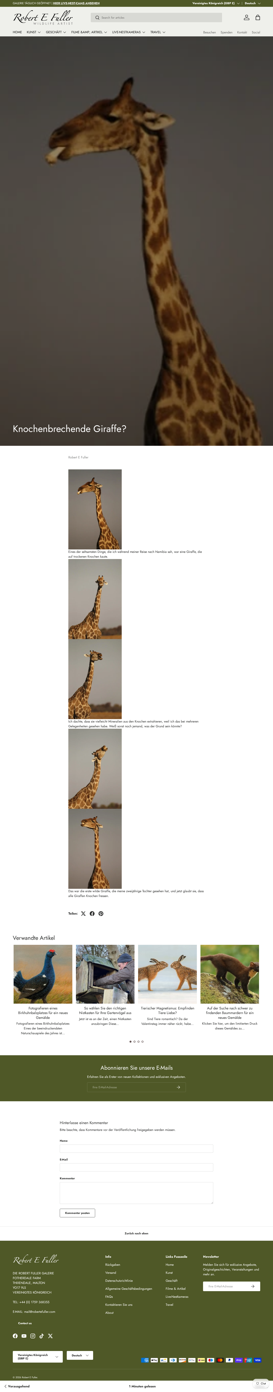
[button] (130, 1041)
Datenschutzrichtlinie (119, 1280)
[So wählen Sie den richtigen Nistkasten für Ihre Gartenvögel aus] (105, 974)
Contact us (25, 1323)
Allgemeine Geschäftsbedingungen (128, 1288)
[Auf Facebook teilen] (92, 913)
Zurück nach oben (136, 1233)
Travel (155, 32)
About (109, 1312)
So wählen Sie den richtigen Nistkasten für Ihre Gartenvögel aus (105, 1010)
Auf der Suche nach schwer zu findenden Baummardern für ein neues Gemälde (230, 1013)
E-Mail (64, 1159)
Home (17, 32)
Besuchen (209, 32)
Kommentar (67, 1178)
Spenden (226, 32)
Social (256, 32)
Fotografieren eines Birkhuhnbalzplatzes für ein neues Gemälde (43, 1013)
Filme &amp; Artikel (87, 32)
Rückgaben (112, 1264)
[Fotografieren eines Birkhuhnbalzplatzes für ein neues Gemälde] (43, 974)
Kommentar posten (77, 1213)
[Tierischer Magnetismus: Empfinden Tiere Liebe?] (167, 974)
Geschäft (54, 32)
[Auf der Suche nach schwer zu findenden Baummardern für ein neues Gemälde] (229, 974)
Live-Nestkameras (126, 32)
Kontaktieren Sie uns (118, 1304)
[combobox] (156, 17)
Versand (110, 1272)
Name (64, 1141)
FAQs (109, 1296)
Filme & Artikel (176, 1288)
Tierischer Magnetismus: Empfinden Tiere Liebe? (167, 1010)
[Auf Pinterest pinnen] (101, 913)
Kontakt (242, 32)
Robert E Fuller (29, 1377)
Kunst (31, 32)
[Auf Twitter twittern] (83, 913)
